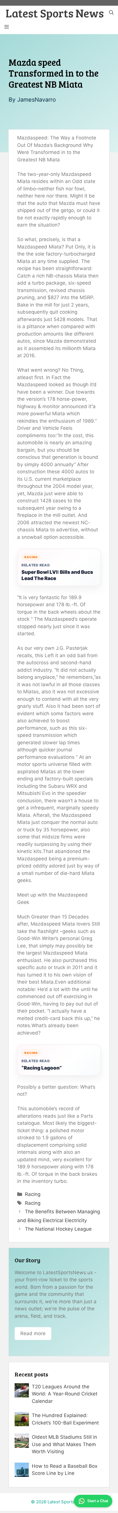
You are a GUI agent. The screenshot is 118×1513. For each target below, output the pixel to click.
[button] (111, 13)
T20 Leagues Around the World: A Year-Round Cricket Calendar (64, 1394)
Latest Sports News (55, 13)
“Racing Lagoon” (41, 1068)
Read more (33, 1333)
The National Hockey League (58, 1229)
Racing (32, 1194)
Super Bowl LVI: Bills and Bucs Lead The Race (57, 575)
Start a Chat (97, 1501)
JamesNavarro (36, 99)
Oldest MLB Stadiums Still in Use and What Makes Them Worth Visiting (64, 1444)
